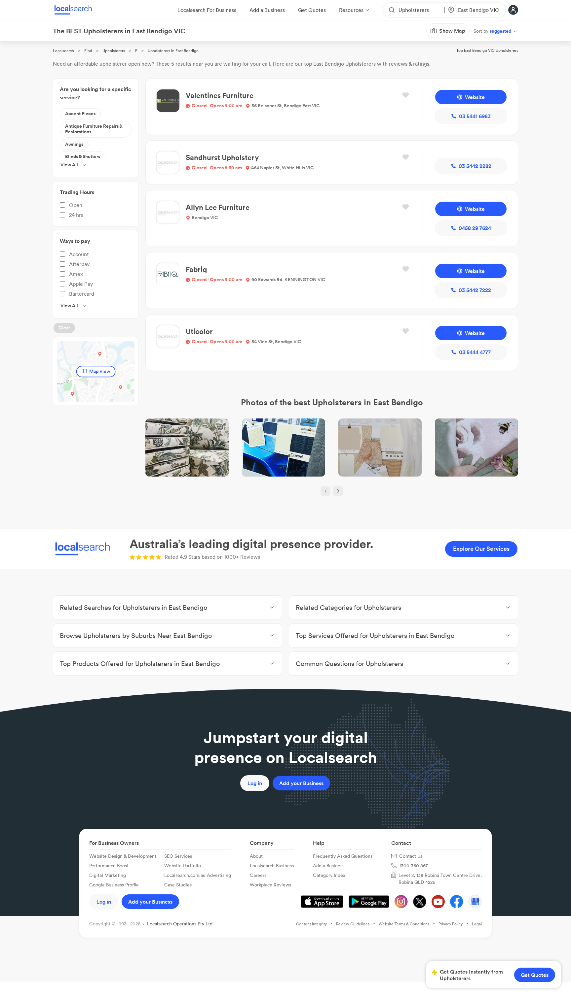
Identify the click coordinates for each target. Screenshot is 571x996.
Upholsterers (113, 50)
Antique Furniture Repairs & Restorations (94, 129)
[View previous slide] (325, 491)
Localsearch (63, 50)
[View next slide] (338, 491)
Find (88, 50)
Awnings (74, 144)
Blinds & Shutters (82, 156)
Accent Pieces (80, 113)
